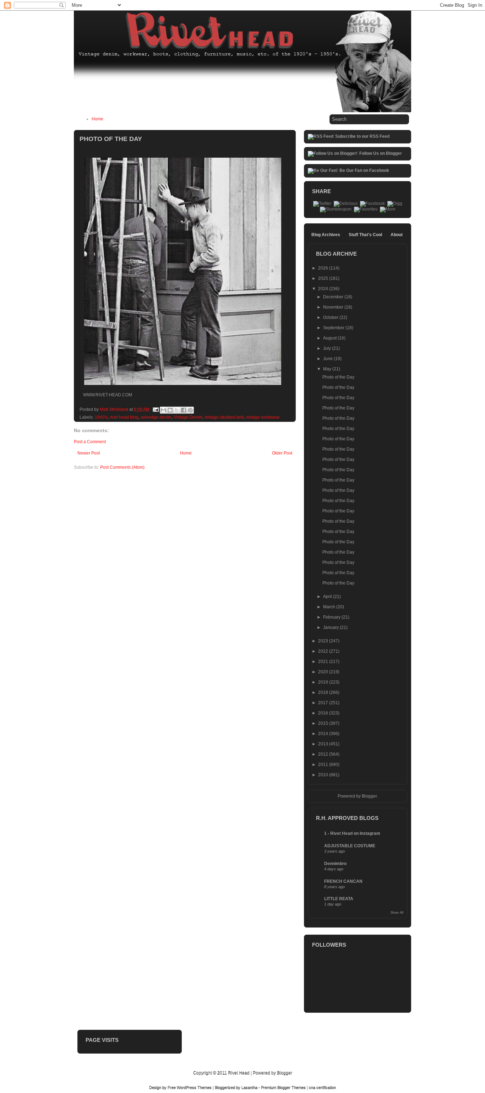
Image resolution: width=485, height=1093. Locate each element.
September (334, 327)
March (329, 606)
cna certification (322, 1087)
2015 (323, 723)
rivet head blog (124, 417)
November (333, 307)
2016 (323, 713)
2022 (323, 651)
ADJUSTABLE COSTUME (349, 845)
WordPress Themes (194, 1087)
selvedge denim (156, 417)
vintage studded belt (224, 417)
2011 (323, 764)
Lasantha (249, 1087)
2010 (323, 774)
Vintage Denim (188, 417)
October (331, 317)
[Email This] (163, 410)
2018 (323, 692)
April (328, 596)
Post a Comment (90, 441)
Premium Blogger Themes (283, 1087)
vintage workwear (263, 417)
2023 (323, 640)
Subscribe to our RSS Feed (362, 136)
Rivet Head (239, 1072)
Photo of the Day (338, 377)
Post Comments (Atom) (122, 467)
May (327, 368)
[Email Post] (155, 409)
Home (97, 118)
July (327, 348)
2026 (323, 268)
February (332, 617)
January (331, 627)
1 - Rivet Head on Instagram (352, 833)
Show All (397, 912)
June (328, 358)
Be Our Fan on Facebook (364, 170)
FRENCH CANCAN (343, 881)
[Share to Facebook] (183, 410)
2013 (323, 743)
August (330, 338)
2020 (323, 671)
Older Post (282, 453)
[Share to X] (176, 410)
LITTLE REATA (338, 898)
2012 (323, 754)
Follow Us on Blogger (380, 153)
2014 (323, 733)
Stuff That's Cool (365, 234)
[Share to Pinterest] (190, 410)
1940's (101, 417)
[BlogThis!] (170, 410)
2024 (323, 288)
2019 (323, 682)
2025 (323, 278)
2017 (323, 702)
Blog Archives (325, 234)
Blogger (369, 796)
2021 (323, 661)
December (333, 296)
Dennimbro (335, 863)
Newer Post (88, 453)
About (397, 234)
